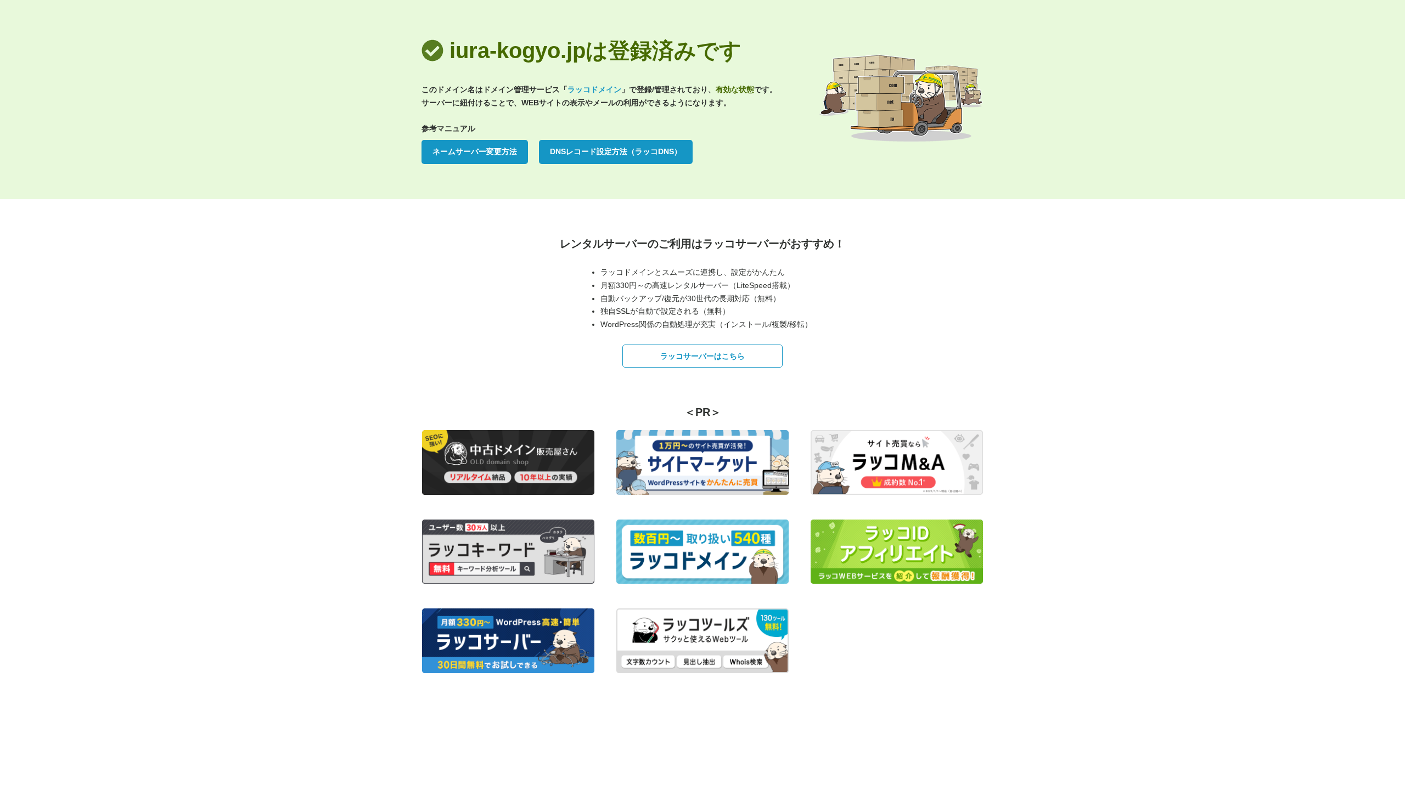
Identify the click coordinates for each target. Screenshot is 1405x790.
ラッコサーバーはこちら (702, 356)
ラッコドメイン (594, 89)
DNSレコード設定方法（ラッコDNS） (616, 151)
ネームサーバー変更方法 (474, 151)
